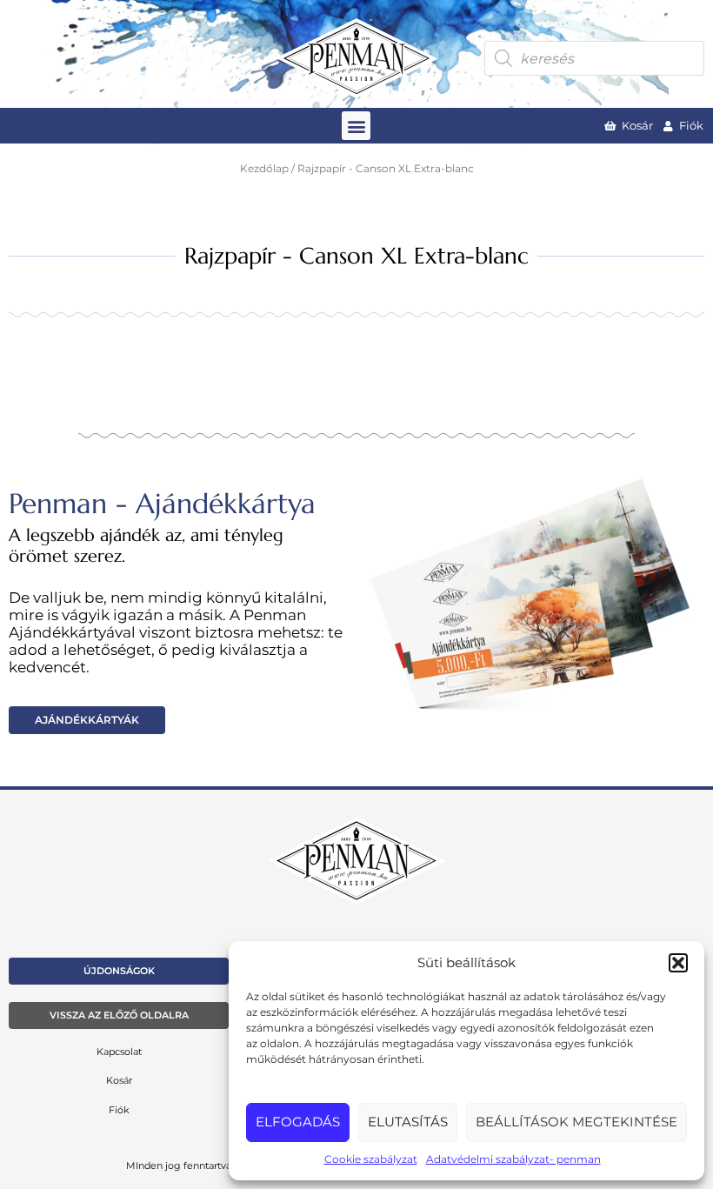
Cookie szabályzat (370, 1159)
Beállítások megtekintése (576, 1121)
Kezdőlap (264, 169)
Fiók (119, 1110)
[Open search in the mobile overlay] (594, 58)
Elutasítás (408, 1121)
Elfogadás (298, 1121)
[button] (678, 963)
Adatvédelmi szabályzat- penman (513, 1159)
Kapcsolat (119, 1051)
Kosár (119, 1080)
